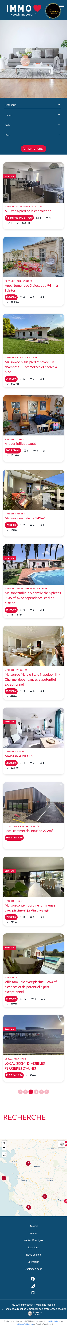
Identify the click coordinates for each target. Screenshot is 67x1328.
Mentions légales (45, 1304)
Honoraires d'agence (15, 1308)
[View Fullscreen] (4, 1154)
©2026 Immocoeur (22, 1304)
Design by (37, 1313)
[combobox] (32, 105)
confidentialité (52, 1321)
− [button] (4, 1147)
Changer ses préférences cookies (47, 1308)
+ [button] (4, 1143)
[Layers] (61, 1144)
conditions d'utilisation (23, 1324)
